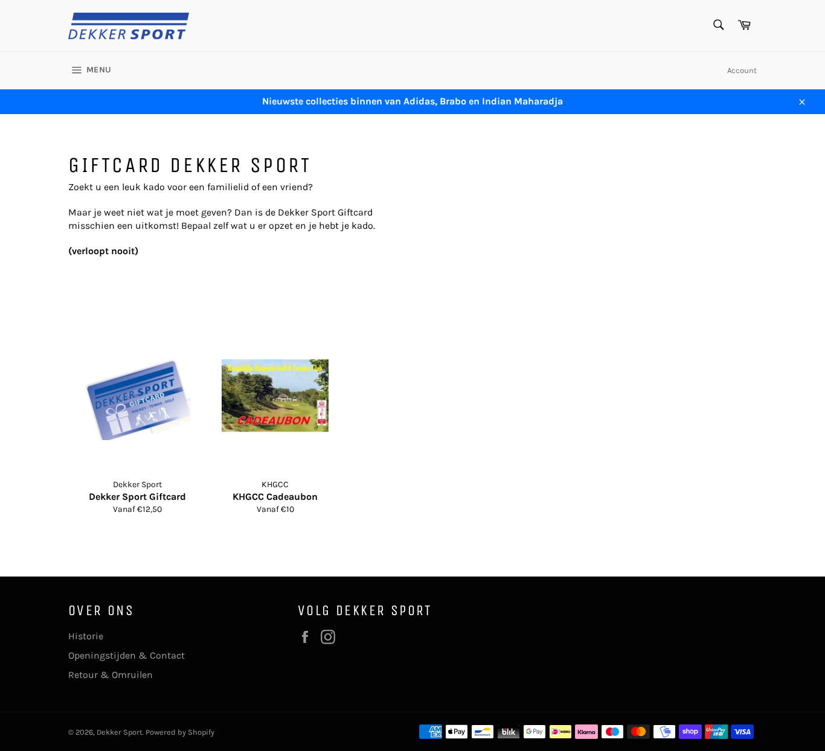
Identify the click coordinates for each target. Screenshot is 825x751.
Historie (85, 636)
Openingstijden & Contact (126, 655)
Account (742, 70)
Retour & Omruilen (110, 674)
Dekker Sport (120, 732)
